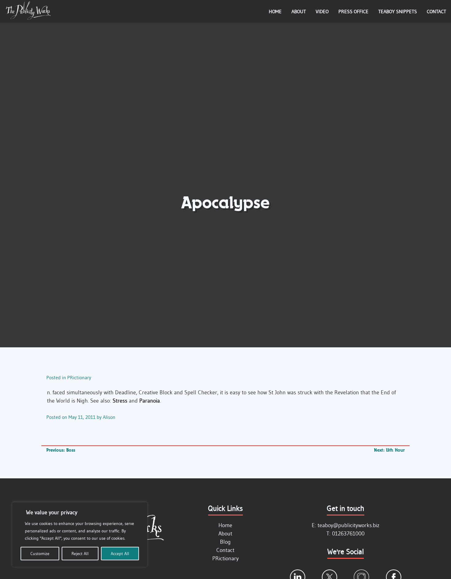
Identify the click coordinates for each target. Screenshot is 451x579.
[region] (79, 534)
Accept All (120, 553)
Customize (39, 553)
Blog (225, 541)
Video (322, 11)
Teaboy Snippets (397, 11)
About (298, 11)
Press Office (353, 11)
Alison (109, 417)
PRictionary (79, 377)
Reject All (80, 553)
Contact (436, 11)
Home (275, 11)
